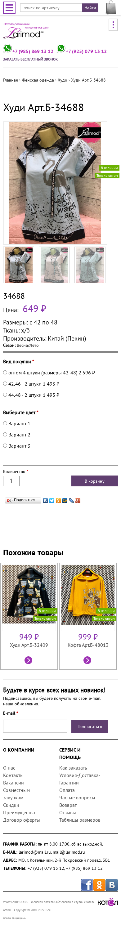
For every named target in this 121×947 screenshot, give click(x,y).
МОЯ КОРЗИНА (111, 7)
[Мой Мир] (65, 499)
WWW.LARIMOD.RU (16, 902)
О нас (9, 768)
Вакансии (13, 782)
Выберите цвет (20, 412)
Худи (62, 80)
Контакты (13, 775)
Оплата (67, 790)
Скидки (11, 805)
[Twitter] (52, 499)
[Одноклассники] (58, 499)
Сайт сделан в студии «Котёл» (74, 902)
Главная (10, 80)
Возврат (68, 805)
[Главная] (26, 33)
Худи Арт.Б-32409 (29, 645)
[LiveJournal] (71, 499)
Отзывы (67, 812)
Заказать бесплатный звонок (30, 59)
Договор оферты (21, 820)
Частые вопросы (77, 797)
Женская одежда (38, 80)
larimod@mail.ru (35, 852)
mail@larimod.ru (69, 852)
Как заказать (73, 768)
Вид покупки (18, 361)
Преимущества (19, 812)
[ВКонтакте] (45, 499)
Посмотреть (29, 661)
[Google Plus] (78, 499)
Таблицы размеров (80, 820)
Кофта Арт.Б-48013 (88, 645)
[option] (29, 616)
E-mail (10, 713)
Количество (15, 471)
